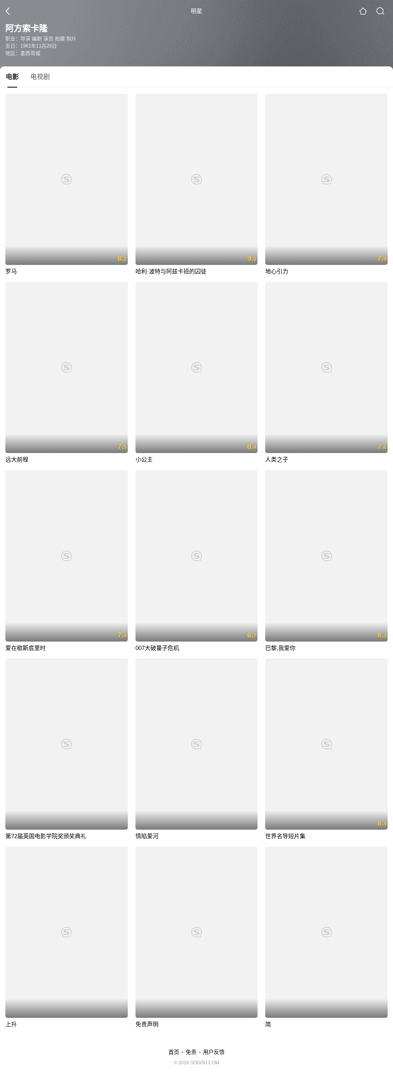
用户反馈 (214, 1052)
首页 (173, 1052)
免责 (191, 1052)
